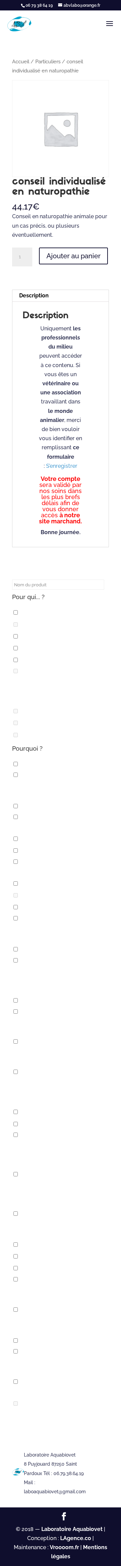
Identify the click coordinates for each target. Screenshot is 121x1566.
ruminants (39, 734)
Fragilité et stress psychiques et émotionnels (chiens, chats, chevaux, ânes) (60, 1193)
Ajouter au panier (73, 256)
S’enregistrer (61, 466)
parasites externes (52, 1256)
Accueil (20, 61)
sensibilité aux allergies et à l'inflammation (58, 1294)
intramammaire (46, 723)
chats (31, 883)
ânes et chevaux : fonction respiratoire (54, 789)
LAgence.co (76, 1538)
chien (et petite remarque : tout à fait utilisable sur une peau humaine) (59, 690)
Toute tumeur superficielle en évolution (60, 1366)
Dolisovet (37, 711)
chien (31, 660)
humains (35, 1244)
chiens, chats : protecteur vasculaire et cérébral (54, 1026)
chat (30, 636)
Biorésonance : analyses (59, 850)
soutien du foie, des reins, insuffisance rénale (52, 1324)
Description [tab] (34, 295)
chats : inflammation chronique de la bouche (50, 933)
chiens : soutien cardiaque (62, 1000)
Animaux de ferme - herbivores (60, 827)
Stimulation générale (55, 1340)
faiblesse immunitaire (55, 1124)
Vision (31, 1403)
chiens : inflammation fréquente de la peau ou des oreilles (57, 979)
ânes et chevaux (47, 764)
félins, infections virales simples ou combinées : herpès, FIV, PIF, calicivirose (59, 1154)
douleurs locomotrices (59, 1112)
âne (28, 612)
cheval (33, 648)
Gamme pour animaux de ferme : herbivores (61, 1228)
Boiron (33, 624)
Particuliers (48, 61)
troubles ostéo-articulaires (58, 1392)
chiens (32, 949)
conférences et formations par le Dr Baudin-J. (56, 1056)
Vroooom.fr (64, 1547)
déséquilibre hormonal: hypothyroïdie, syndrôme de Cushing (56, 1091)
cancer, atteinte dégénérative (60, 872)
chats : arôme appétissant (62, 895)
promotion (39, 1268)
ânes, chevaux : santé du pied (66, 806)
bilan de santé (44, 839)
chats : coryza (44, 907)
